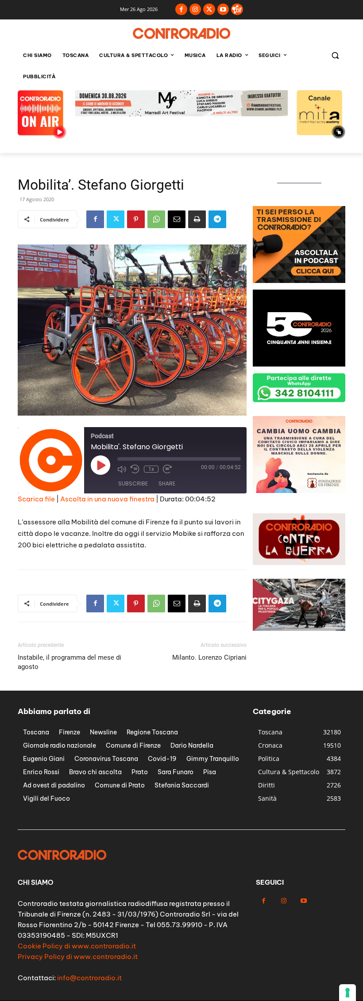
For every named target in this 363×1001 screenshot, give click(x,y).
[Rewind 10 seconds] (135, 469)
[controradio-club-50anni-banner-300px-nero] (299, 364)
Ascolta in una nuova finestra (107, 499)
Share (166, 483)
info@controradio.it (89, 978)
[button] (334, 55)
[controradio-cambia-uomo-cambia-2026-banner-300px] (299, 490)
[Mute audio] (121, 469)
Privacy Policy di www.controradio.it (78, 956)
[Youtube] (223, 9)
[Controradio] (181, 33)
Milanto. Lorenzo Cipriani (209, 657)
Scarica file (36, 499)
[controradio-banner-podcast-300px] (299, 280)
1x (151, 469)
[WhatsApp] (156, 219)
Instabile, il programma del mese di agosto (69, 662)
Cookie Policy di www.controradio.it (77, 946)
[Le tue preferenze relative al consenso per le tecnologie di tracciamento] (347, 992)
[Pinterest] (136, 219)
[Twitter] (209, 9)
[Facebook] (181, 9)
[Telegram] (217, 219)
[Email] (176, 219)
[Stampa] (197, 219)
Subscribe (133, 483)
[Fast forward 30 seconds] (167, 469)
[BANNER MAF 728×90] (181, 114)
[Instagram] (195, 9)
